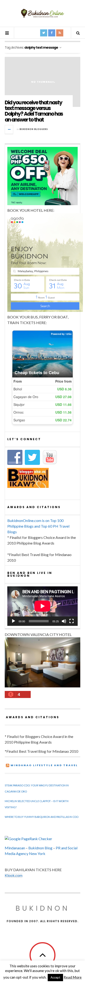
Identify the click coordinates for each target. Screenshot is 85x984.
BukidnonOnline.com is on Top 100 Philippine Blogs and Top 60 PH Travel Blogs (38, 526)
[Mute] (64, 621)
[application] (42, 606)
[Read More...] (9, 129)
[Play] (13, 621)
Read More (73, 977)
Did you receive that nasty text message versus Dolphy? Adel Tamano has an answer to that (34, 111)
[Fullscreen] (71, 621)
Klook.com (13, 875)
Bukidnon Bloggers (34, 129)
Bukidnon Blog (40, 848)
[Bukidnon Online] (42, 13)
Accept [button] (55, 977)
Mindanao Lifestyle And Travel (44, 765)
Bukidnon (43, 908)
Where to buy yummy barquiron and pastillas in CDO (41, 816)
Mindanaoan (15, 848)
